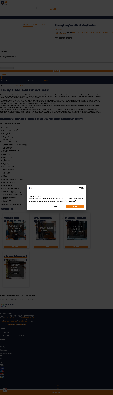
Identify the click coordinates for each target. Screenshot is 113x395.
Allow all (75, 206)
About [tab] (76, 192)
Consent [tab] (37, 192)
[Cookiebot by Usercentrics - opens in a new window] (78, 188)
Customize (55, 206)
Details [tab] (56, 192)
